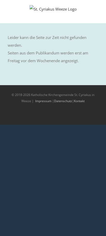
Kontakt (79, 101)
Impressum (43, 101)
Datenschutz (63, 101)
